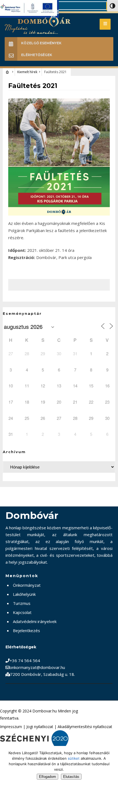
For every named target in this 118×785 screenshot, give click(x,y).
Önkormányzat (27, 585)
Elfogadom (47, 777)
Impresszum (11, 726)
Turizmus (21, 603)
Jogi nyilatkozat (39, 726)
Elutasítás (71, 777)
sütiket (74, 758)
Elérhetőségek (36, 55)
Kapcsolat (22, 612)
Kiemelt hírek (27, 72)
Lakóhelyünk (24, 594)
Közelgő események (41, 43)
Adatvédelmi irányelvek (35, 621)
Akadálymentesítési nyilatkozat (85, 726)
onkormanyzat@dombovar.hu (37, 667)
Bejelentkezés (26, 630)
